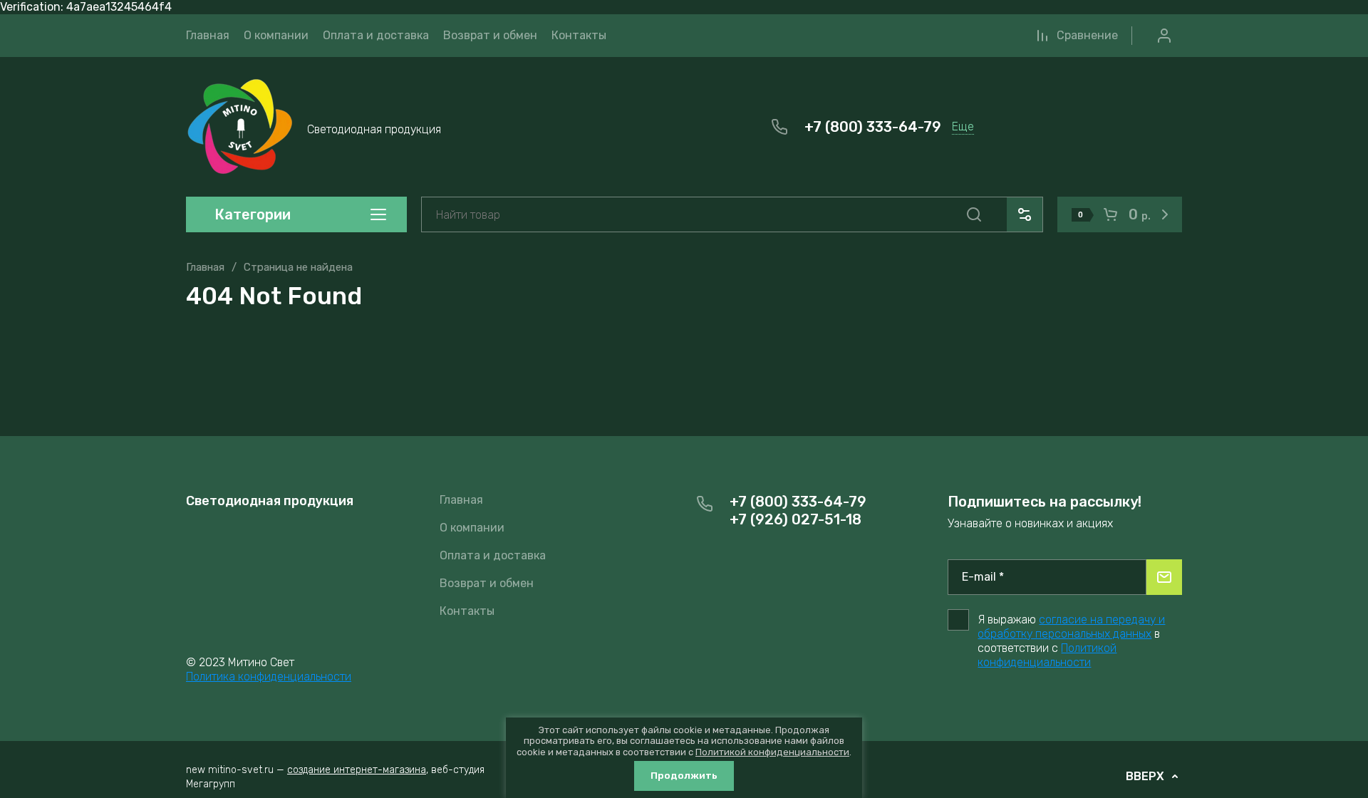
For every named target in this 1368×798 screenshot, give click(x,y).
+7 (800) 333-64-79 (872, 126)
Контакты (467, 611)
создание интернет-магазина (356, 770)
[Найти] (974, 214)
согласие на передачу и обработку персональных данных (1071, 627)
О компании (472, 527)
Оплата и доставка (493, 555)
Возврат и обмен (487, 583)
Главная (205, 267)
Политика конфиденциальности (268, 676)
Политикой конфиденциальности (1047, 655)
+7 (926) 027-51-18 (795, 519)
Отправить (1164, 577)
